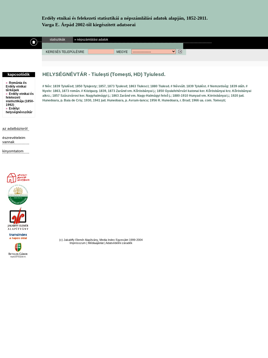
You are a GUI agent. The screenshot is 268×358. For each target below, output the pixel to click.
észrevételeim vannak (13, 139)
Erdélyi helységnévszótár (19, 110)
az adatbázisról (14, 128)
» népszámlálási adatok (91, 39)
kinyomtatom (13, 151)
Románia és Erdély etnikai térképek (16, 86)
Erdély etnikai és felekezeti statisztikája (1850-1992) (20, 99)
